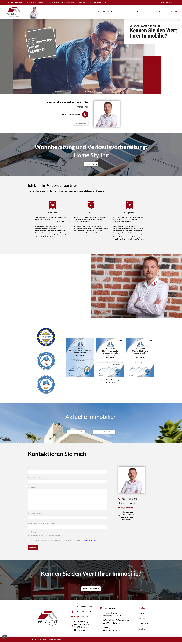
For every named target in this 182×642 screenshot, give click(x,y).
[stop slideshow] (94, 91)
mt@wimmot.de (101, 2)
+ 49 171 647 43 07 (70, 114)
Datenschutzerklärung (88, 540)
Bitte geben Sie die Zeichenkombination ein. (42, 523)
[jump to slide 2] (90, 91)
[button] (4, 637)
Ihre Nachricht (32, 487)
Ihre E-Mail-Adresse (35, 477)
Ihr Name (31, 468)
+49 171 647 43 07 (128, 503)
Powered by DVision (55, 639)
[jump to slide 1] (88, 91)
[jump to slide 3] (92, 91)
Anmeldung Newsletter (168, 2)
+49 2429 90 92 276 (17, 2)
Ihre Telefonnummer (34, 513)
